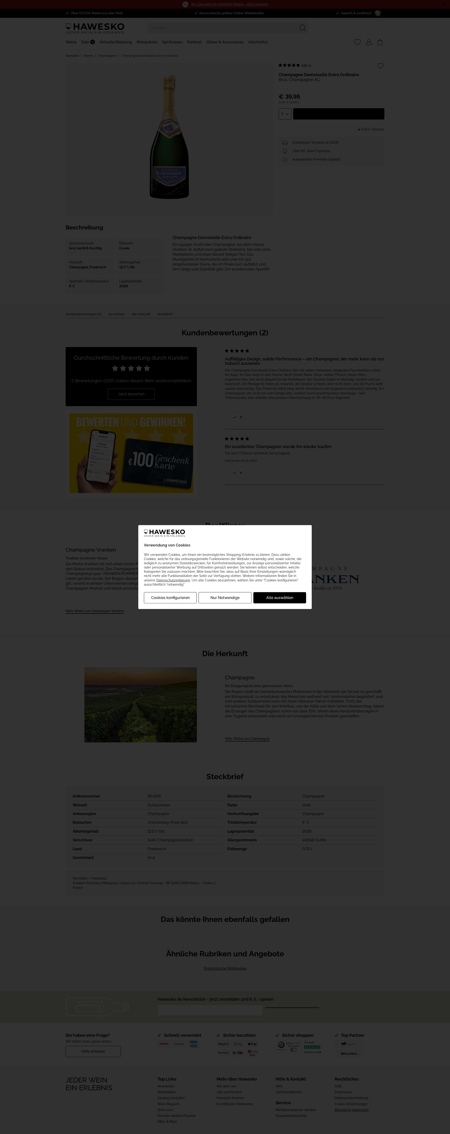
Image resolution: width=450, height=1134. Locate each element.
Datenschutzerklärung (173, 580)
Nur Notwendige (225, 597)
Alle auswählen (279, 597)
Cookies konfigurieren (170, 597)
